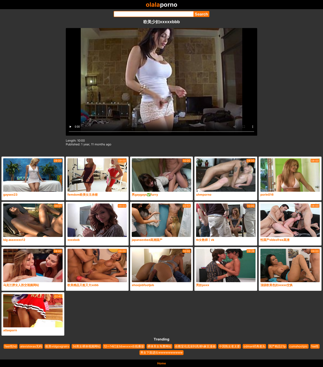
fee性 (315, 346)
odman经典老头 (254, 346)
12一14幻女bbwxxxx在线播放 (124, 346)
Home (161, 363)
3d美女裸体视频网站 (86, 346)
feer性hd (10, 346)
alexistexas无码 (31, 346)
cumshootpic (298, 346)
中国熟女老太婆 (229, 346)
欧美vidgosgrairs (57, 346)
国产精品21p (277, 346)
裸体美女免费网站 (159, 346)
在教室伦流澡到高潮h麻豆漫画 (195, 346)
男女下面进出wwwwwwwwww (161, 352)
